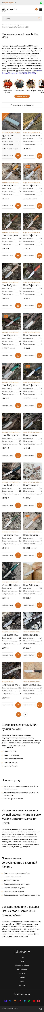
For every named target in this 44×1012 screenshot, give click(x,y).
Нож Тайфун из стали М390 (31, 685)
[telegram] (24, 1001)
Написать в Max (41, 3)
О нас (22, 957)
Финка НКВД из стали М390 (10, 585)
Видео (22, 981)
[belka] (40, 1009)
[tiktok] (19, 1001)
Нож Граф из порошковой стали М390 (30, 435)
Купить (18, 156)
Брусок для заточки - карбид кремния (10, 135)
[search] (39, 18)
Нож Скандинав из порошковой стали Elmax (31, 335)
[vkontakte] (5, 1001)
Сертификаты (22, 969)
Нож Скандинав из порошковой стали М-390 (10, 235)
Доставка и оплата (22, 965)
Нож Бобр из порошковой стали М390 (8, 285)
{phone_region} (24, 994)
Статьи (22, 977)
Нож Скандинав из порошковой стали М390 (31, 135)
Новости (22, 973)
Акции (22, 961)
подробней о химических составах (16, 63)
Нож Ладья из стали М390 (9, 535)
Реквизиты (10, 94)
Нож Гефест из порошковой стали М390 (30, 185)
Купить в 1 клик (29, 155)
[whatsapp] (29, 1001)
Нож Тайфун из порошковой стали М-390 (31, 485)
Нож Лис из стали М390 (11, 685)
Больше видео (22, 96)
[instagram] (38, 1001)
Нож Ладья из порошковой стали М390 (9, 185)
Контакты (22, 985)
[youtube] (34, 1001)
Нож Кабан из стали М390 (30, 585)
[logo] (9, 10)
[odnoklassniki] (15, 1001)
